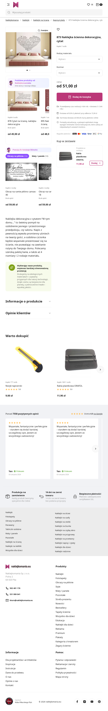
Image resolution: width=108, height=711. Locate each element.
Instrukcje (11, 668)
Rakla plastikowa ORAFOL (81, 156)
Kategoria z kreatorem (67, 641)
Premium (60, 633)
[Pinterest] (99, 701)
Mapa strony (62, 676)
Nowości (60, 603)
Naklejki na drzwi (62, 513)
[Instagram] (84, 701)
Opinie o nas (12, 681)
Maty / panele (40, 156)
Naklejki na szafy (62, 517)
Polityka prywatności (66, 672)
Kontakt (9, 685)
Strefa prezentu (63, 599)
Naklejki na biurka (63, 526)
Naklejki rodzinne (62, 551)
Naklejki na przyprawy (65, 534)
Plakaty (59, 637)
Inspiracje (10, 664)
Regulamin (61, 668)
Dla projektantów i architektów (21, 660)
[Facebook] (77, 701)
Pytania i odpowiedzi (66, 660)
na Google (98, 413)
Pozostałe (10, 537)
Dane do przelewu (15, 672)
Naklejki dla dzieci (63, 547)
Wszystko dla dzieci (14, 550)
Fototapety (10, 516)
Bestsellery (61, 607)
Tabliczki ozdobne (13, 529)
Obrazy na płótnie (17, 156)
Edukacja (60, 620)
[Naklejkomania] (29, 567)
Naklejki (9, 512)
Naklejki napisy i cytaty (65, 543)
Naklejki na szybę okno (65, 530)
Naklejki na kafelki (13, 546)
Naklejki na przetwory (64, 538)
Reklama (60, 628)
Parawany (10, 525)
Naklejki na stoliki (62, 522)
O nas (8, 676)
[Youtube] (92, 701)
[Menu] (8, 4)
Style (58, 586)
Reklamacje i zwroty (65, 664)
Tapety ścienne (63, 612)
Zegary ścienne (63, 645)
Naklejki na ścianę (13, 542)
